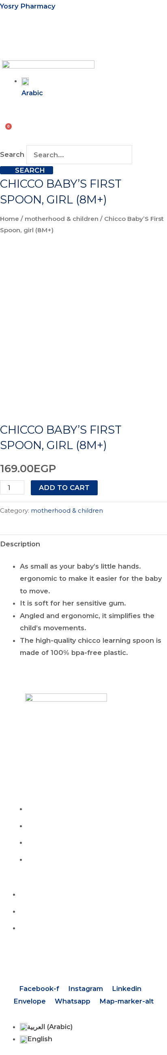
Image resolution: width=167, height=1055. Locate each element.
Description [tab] (20, 544)
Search (12, 155)
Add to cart (64, 488)
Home (9, 219)
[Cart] (6, 128)
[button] (8, 37)
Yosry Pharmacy (27, 6)
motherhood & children (61, 219)
